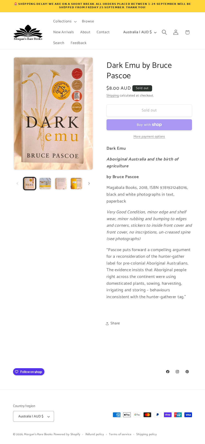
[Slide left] (17, 183)
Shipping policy (146, 434)
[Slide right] (89, 183)
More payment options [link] (149, 136)
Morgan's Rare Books (38, 434)
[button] (64, 21)
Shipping (113, 95)
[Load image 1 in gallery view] (29, 183)
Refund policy (94, 434)
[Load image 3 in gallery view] (60, 183)
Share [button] (115, 323)
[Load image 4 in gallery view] (76, 183)
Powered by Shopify (67, 434)
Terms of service (120, 434)
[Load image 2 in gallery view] (45, 183)
